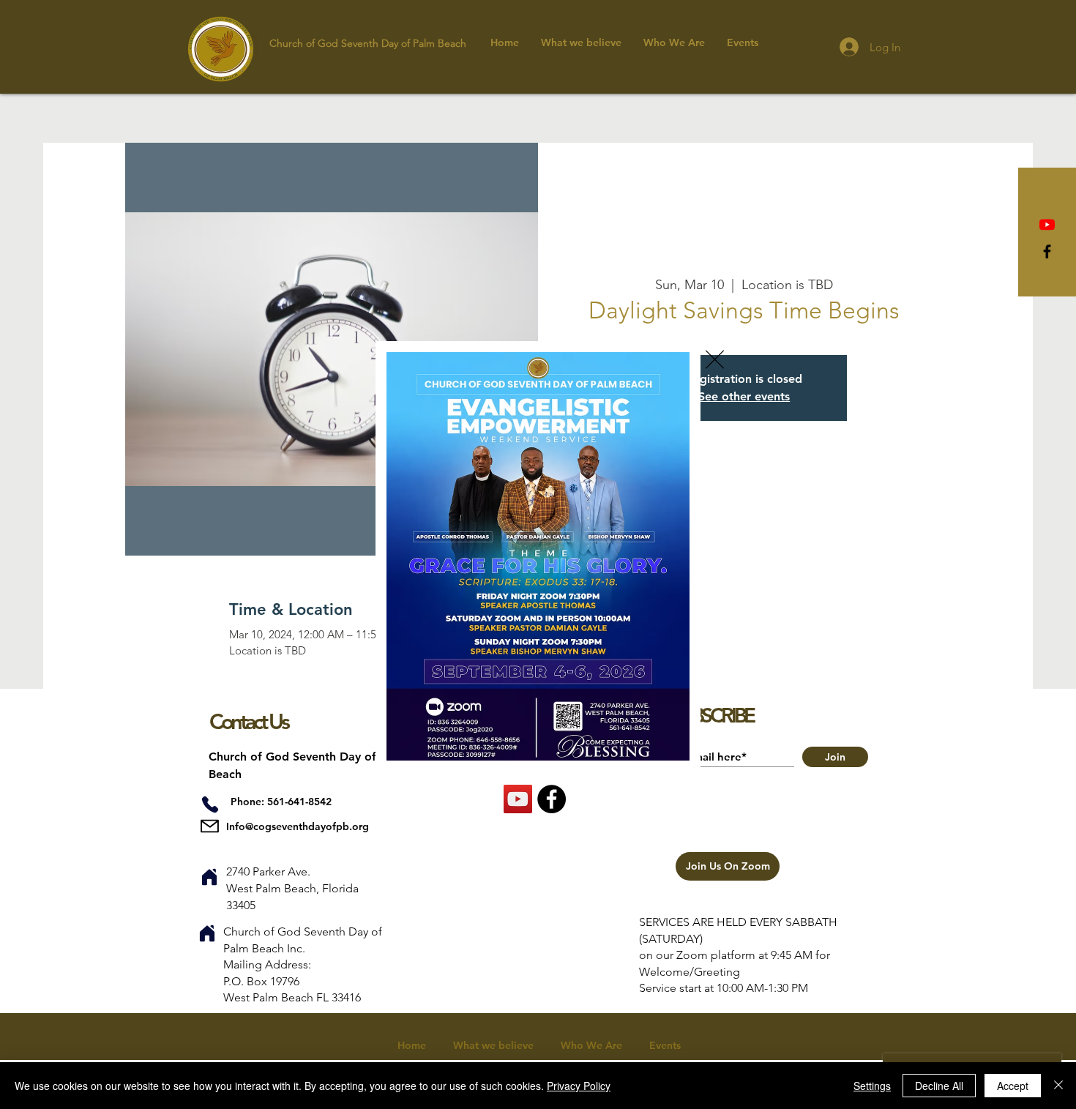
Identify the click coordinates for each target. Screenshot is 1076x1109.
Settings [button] (872, 1085)
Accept (1012, 1085)
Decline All (939, 1085)
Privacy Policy (578, 1085)
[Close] (1058, 1085)
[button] (715, 359)
